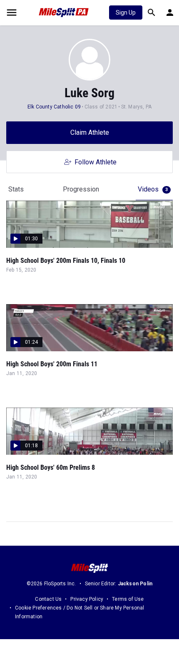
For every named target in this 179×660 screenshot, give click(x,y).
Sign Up (126, 12)
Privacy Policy (86, 599)
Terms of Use (128, 599)
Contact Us (48, 599)
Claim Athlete (89, 132)
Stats (16, 189)
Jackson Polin (135, 584)
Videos (153, 189)
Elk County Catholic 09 (54, 107)
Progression (81, 189)
